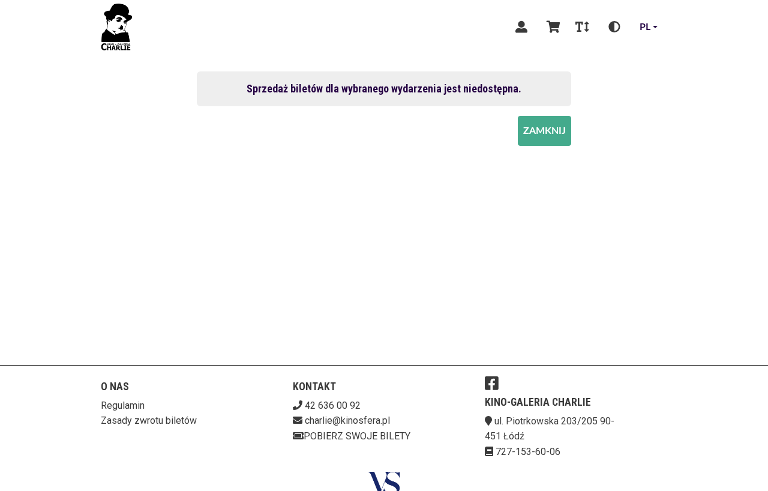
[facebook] (492, 383)
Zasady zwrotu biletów (149, 420)
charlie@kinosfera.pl (347, 420)
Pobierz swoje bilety (357, 436)
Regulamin (123, 405)
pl (645, 27)
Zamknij (544, 131)
